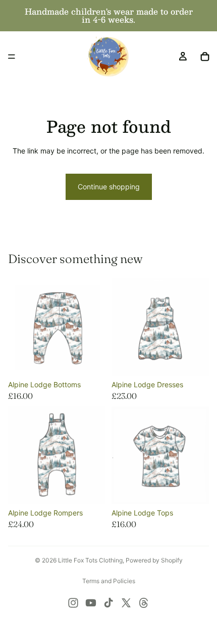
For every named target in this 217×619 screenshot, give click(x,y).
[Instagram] (73, 603)
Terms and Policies (108, 581)
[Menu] (11, 56)
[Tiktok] (108, 603)
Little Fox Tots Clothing (90, 560)
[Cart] (205, 56)
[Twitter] (126, 603)
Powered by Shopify (154, 560)
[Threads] (144, 603)
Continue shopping (109, 186)
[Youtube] (91, 603)
